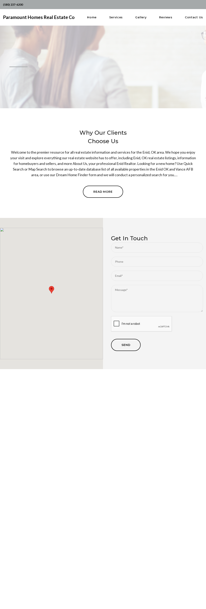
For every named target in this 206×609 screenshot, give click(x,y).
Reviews (165, 17)
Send (126, 345)
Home (92, 17)
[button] (51, 289)
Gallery (140, 17)
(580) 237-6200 (13, 4)
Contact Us (194, 17)
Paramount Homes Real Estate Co (39, 17)
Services (116, 17)
